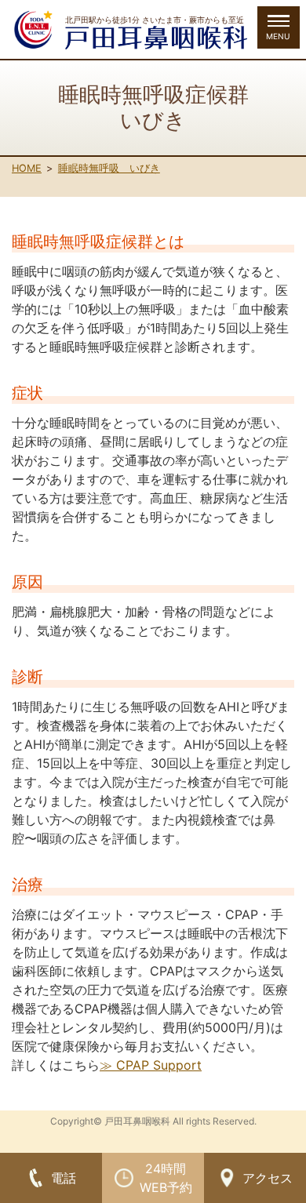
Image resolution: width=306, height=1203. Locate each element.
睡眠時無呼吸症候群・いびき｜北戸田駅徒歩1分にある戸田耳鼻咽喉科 (156, 37)
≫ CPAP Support (151, 1065)
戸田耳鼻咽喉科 (137, 1121)
